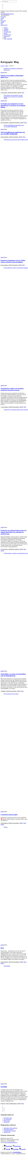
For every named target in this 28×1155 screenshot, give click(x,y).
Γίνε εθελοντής (7, 1119)
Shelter (2, 550)
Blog (7, 65)
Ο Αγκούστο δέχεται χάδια (9, 814)
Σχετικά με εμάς (8, 1117)
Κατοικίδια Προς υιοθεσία (10, 1128)
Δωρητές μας (7, 1132)
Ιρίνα (2, 948)
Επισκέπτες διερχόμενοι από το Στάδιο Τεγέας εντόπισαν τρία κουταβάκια (13, 261)
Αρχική (2, 65)
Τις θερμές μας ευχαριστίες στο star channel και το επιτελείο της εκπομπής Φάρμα (13, 105)
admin (2, 72)
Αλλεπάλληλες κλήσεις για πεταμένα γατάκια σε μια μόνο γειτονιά (12, 389)
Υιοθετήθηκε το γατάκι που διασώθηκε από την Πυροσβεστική (13, 675)
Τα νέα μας (6, 1122)
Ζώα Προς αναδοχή (8, 1129)
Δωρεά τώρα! (4, 25)
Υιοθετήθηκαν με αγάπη (10, 1130)
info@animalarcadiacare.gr (7, 13)
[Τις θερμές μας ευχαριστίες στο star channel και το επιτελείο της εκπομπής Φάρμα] (14, 98)
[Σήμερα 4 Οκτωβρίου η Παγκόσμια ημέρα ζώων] (14, 70)
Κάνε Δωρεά (7, 1120)
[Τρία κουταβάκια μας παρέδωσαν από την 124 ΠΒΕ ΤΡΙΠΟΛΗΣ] (14, 126)
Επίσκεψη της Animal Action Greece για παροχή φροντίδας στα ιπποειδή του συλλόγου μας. (13, 532)
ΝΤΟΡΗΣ (4, 1087)
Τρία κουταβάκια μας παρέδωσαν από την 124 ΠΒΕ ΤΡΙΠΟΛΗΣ (13, 133)
